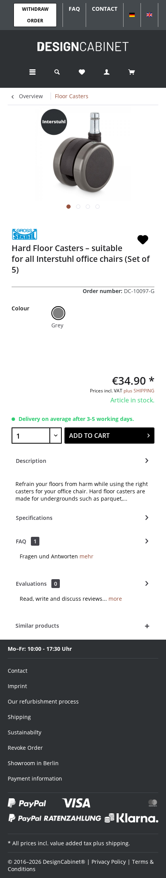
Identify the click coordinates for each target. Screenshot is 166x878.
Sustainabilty (24, 732)
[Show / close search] (57, 72)
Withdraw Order (35, 15)
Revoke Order (25, 747)
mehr (86, 556)
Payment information (35, 778)
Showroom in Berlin (33, 763)
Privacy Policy (108, 861)
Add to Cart (89, 435)
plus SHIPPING (139, 390)
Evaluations (31, 583)
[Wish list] (82, 72)
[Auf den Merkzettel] (142, 240)
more (114, 598)
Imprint (17, 686)
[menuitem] (32, 72)
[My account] (106, 72)
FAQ (26, 541)
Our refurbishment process (43, 701)
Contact (17, 670)
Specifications (34, 517)
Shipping (19, 716)
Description (31, 460)
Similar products (37, 625)
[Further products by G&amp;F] (25, 234)
